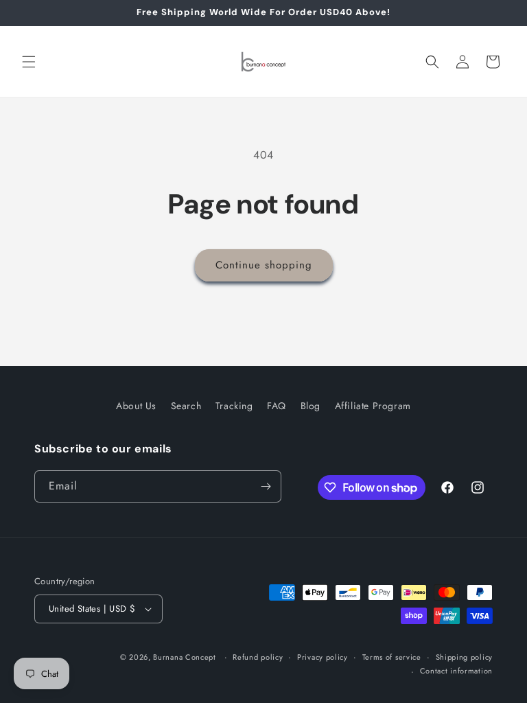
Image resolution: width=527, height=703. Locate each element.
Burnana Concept (185, 657)
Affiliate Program (373, 406)
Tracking (234, 406)
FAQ (276, 406)
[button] (29, 62)
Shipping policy (464, 657)
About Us (136, 406)
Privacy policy (322, 657)
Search (186, 406)
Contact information (456, 670)
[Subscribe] (265, 486)
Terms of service (391, 657)
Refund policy (258, 657)
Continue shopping (263, 265)
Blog (310, 406)
